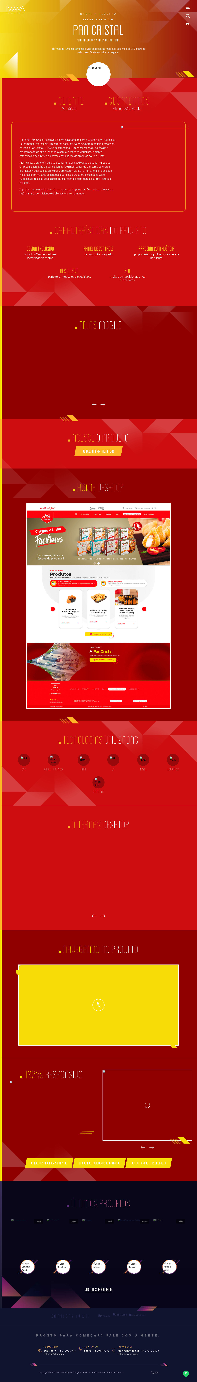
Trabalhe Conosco (115, 1372)
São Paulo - (60, 1350)
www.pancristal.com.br (98, 451)
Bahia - (96, 1350)
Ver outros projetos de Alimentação (99, 1163)
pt (187, 23)
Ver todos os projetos (98, 1289)
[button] (143, 1147)
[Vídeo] (98, 1005)
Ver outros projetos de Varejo (149, 1163)
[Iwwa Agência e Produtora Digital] (16, 10)
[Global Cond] (120, 1316)
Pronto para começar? (98, 1335)
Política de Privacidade (94, 1372)
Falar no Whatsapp (54, 1354)
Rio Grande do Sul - (138, 1350)
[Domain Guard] (137, 1316)
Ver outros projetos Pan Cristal (49, 1163)
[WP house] (104, 1316)
